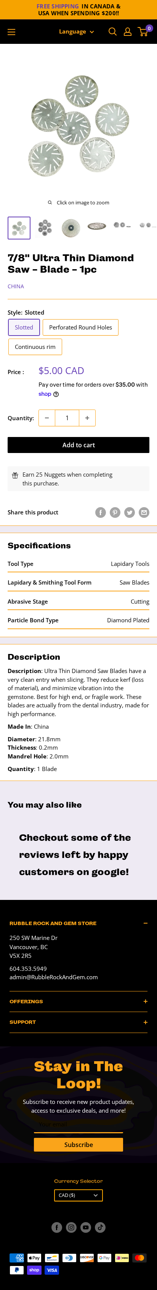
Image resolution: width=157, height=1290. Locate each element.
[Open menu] (11, 32)
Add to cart (78, 445)
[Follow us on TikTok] (100, 1227)
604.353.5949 (28, 968)
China (16, 286)
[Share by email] (144, 512)
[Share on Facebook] (100, 512)
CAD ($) (67, 1195)
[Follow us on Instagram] (71, 1227)
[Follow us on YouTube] (85, 1227)
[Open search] (113, 31)
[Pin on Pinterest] (115, 512)
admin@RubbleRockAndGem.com (54, 977)
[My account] (127, 31)
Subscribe (78, 1145)
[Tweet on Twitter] (129, 512)
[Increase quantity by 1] (87, 418)
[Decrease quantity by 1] (47, 418)
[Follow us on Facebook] (56, 1227)
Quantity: (21, 418)
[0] (143, 31)
